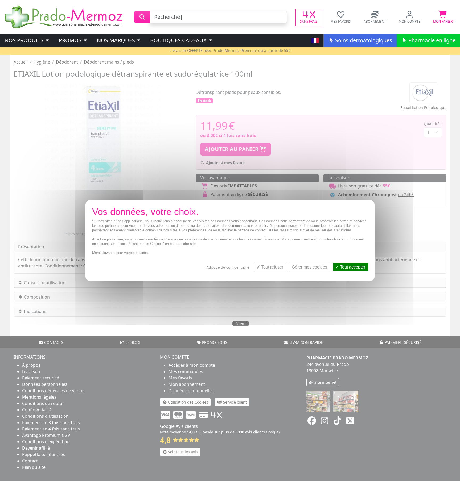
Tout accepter (352, 267)
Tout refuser (271, 267)
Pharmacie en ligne (431, 40)
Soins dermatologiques (363, 40)
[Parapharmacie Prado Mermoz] (64, 16)
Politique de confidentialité (227, 267)
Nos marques (116, 40)
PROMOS (71, 40)
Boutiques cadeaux (179, 40)
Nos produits (25, 40)
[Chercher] (142, 17)
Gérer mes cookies (309, 267)
